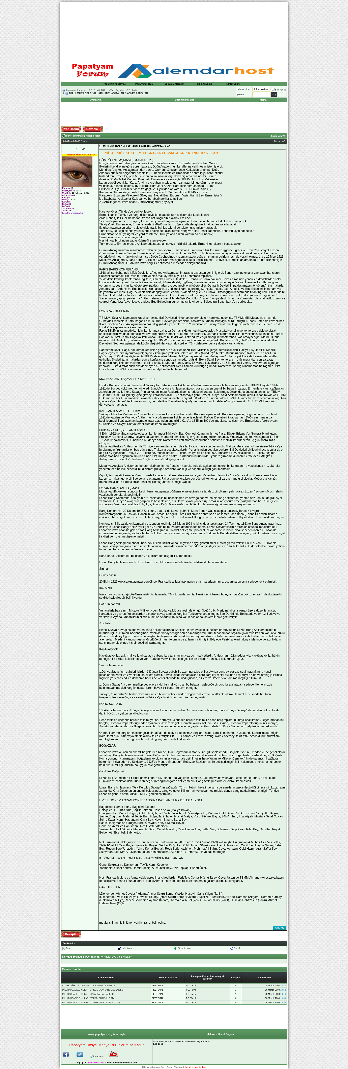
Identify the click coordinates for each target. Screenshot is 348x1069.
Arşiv (169, 1067)
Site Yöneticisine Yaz (153, 1067)
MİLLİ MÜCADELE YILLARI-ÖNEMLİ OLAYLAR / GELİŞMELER (93, 990)
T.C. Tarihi (132, 90)
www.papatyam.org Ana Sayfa (106, 1034)
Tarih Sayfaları (117, 90)
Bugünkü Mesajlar (174, 84)
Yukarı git (179, 1067)
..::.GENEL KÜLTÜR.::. (97, 90)
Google (237, 948)
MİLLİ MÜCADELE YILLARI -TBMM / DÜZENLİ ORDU (88, 998)
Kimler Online (233, 84)
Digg (68, 948)
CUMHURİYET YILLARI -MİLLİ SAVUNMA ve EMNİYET (89, 985)
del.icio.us (127, 948)
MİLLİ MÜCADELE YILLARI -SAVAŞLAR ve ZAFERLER (89, 994)
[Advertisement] (174, 30)
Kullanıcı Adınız (244, 89)
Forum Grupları (204, 84)
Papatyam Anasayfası (115, 84)
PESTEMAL (80, 149)
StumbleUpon (184, 948)
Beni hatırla (280, 89)
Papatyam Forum (144, 84)
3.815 (72, 199)
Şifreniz (240, 94)
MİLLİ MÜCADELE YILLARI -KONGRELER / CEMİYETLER (91, 1002)
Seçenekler (277, 136)
